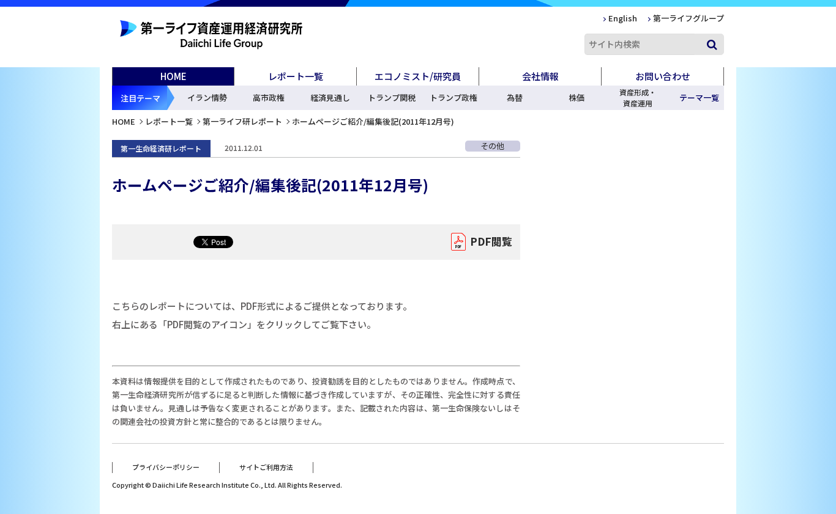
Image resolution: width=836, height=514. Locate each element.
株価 (576, 97)
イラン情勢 (207, 97)
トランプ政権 (453, 97)
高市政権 (269, 97)
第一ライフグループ (688, 18)
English (622, 18)
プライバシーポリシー (166, 467)
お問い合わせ (662, 76)
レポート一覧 (169, 121)
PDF (491, 241)
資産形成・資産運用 (637, 97)
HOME (173, 76)
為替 (515, 97)
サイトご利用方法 (266, 467)
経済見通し (330, 97)
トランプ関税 (392, 97)
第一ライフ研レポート (242, 121)
